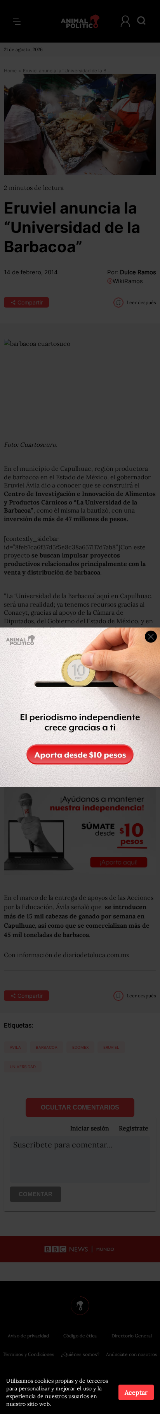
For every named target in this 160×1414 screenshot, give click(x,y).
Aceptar (136, 1392)
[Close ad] (151, 637)
